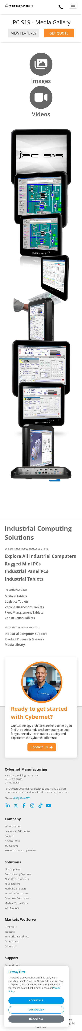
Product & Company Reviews (21, 850)
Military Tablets (16, 596)
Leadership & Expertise (17, 831)
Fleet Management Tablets (24, 612)
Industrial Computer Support (26, 634)
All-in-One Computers (17, 879)
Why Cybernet (12, 826)
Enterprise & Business (17, 936)
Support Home (13, 965)
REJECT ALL (36, 1019)
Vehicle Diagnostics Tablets (24, 607)
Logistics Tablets (17, 601)
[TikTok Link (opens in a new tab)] (40, 806)
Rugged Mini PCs (23, 564)
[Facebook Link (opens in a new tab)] (24, 806)
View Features (23, 33)
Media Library (15, 645)
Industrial (10, 931)
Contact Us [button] (40, 747)
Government (12, 941)
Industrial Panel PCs (26, 571)
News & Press (12, 841)
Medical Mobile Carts (16, 903)
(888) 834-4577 (21, 798)
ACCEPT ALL (36, 1000)
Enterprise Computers (17, 898)
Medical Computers (15, 888)
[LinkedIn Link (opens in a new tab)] (7, 806)
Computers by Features (18, 874)
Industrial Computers (16, 893)
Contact (9, 836)
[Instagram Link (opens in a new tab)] (32, 806)
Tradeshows (11, 845)
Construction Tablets (20, 618)
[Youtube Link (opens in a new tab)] (48, 806)
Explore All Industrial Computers (40, 556)
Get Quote (58, 33)
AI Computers (12, 883)
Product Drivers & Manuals (24, 639)
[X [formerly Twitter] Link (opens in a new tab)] (16, 806)
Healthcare (11, 927)
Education (10, 946)
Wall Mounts (12, 908)
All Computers (12, 869)
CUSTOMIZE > (36, 1009)
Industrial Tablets (24, 579)
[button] (61, 6)
